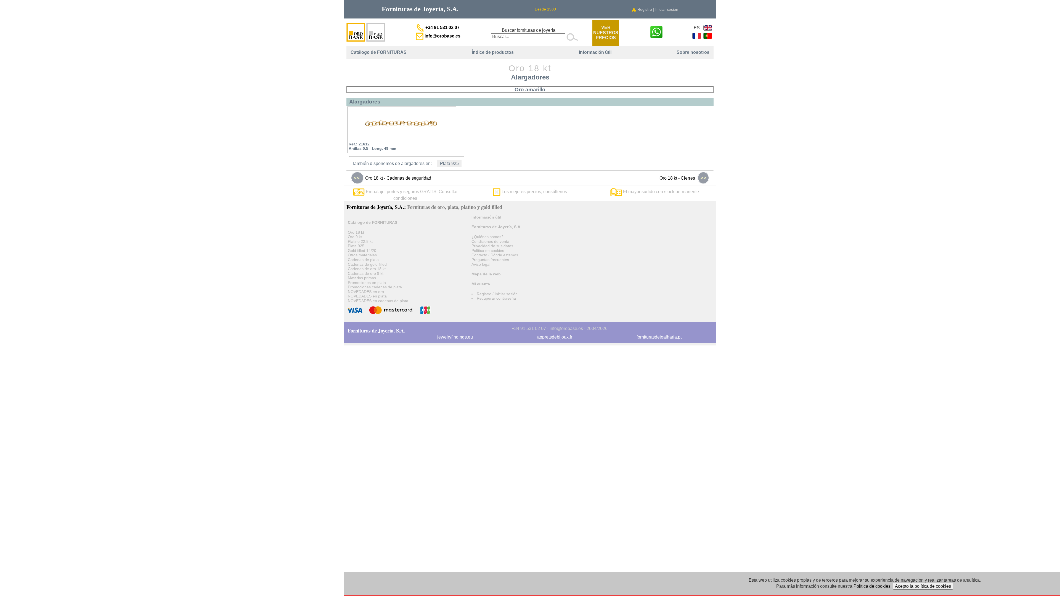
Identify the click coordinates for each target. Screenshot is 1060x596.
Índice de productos (493, 52)
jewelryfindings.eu (455, 337)
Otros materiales (362, 255)
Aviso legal (480, 264)
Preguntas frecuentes (490, 259)
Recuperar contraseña (496, 298)
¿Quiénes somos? (487, 237)
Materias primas (362, 278)
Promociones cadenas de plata (375, 287)
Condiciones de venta (490, 241)
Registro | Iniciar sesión (657, 9)
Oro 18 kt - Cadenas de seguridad (392, 178)
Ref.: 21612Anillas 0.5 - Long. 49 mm (372, 146)
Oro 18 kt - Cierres (682, 178)
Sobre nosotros (693, 52)
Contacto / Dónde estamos (494, 255)
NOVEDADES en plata (367, 296)
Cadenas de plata (363, 259)
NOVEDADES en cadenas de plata (378, 301)
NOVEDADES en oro (366, 291)
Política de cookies (487, 250)
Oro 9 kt (355, 237)
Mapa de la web (486, 274)
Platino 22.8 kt (360, 241)
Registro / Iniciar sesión (497, 294)
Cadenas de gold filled (367, 264)
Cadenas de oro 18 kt (367, 269)
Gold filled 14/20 (362, 250)
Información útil (595, 52)
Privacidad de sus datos (492, 246)
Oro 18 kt (356, 232)
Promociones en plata (367, 282)
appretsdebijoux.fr (554, 337)
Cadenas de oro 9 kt (365, 273)
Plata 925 (449, 163)
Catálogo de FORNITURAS (379, 52)
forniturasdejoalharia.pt (659, 337)
